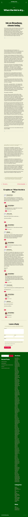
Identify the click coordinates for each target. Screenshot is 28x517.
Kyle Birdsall (8, 178)
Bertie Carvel (10, 177)
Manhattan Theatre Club (13, 178)
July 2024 (16, 367)
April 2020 (16, 388)
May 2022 (16, 378)
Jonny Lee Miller (19, 177)
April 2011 (16, 466)
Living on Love (17, 491)
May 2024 (16, 368)
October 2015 (17, 432)
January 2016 (17, 429)
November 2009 (17, 477)
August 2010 (16, 470)
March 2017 (16, 417)
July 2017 (16, 413)
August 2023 (17, 373)
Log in (15, 506)
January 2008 (17, 479)
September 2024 (17, 366)
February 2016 (17, 428)
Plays (15, 492)
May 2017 (16, 415)
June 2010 (16, 471)
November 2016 (17, 421)
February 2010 (17, 474)
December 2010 (17, 467)
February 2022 (17, 379)
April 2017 (16, 416)
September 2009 (17, 478)
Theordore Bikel (17, 498)
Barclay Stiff (6, 177)
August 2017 (16, 412)
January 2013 (17, 460)
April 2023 (16, 374)
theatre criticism (17, 497)
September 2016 (17, 422)
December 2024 (17, 364)
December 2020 (17, 383)
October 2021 (17, 382)
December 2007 (17, 480)
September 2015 (17, 433)
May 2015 (16, 436)
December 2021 (17, 380)
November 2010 (17, 468)
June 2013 (16, 455)
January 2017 (17, 419)
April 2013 (16, 457)
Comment (5, 328)
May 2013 (16, 456)
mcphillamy (9, 12)
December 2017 (17, 410)
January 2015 (17, 439)
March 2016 (16, 427)
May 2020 (16, 387)
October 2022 (17, 376)
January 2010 (17, 475)
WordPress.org (17, 509)
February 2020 (17, 390)
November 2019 (17, 393)
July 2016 (16, 424)
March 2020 (16, 389)
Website (5, 338)
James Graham (15, 177)
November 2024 (17, 365)
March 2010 (16, 473)
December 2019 (17, 392)
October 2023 (17, 372)
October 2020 (17, 384)
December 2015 (17, 430)
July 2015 (16, 435)
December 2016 (17, 420)
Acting (14, 7)
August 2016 (16, 423)
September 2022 (17, 377)
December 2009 (17, 476)
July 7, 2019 (14, 12)
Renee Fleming (17, 494)
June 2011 (16, 464)
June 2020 (16, 386)
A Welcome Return (4, 361)
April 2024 (16, 369)
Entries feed (16, 507)
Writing (16, 501)
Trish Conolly (17, 499)
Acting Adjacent (3, 363)
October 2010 (17, 469)
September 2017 (17, 411)
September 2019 (17, 394)
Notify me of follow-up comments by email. (10, 343)
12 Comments (19, 12)
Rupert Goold (18, 178)
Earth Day (2, 366)
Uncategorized (17, 500)
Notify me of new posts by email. (8, 345)
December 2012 (17, 461)
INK (12, 177)
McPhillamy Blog (14, 1)
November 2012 (17, 462)
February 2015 (17, 438)
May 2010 (16, 472)
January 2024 (17, 371)
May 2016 (16, 425)
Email (15, 335)
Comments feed (17, 508)
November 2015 (17, 431)
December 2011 (17, 463)
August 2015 (16, 434)
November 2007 (17, 481)
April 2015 (16, 437)
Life (15, 490)
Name (5, 335)
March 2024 (16, 370)
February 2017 (17, 418)
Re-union (16, 493)
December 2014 (17, 440)
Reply (5, 202)
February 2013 (17, 459)
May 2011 (16, 465)
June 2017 (16, 414)
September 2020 (17, 385)
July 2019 (16, 395)
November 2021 (17, 381)
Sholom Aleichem (17, 495)
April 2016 (16, 426)
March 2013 (16, 458)
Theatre (16, 496)
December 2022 (17, 375)
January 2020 (17, 391)
